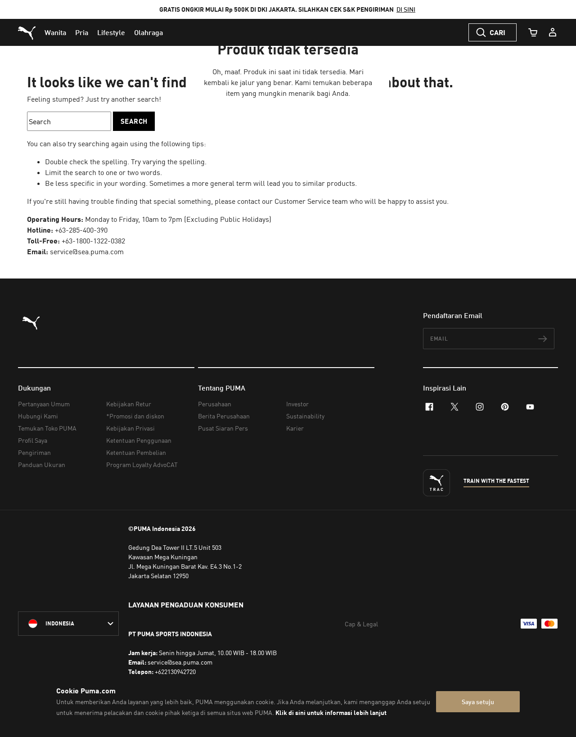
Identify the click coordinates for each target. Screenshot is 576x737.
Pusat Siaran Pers (223, 428)
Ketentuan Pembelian (136, 452)
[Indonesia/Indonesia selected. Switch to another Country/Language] (68, 623)
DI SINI (405, 9)
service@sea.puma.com (87, 251)
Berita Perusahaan (224, 416)
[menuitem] (55, 32)
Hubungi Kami (38, 416)
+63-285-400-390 (81, 229)
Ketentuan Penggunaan (138, 440)
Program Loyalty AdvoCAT (142, 464)
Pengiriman (34, 452)
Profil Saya (32, 440)
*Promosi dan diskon (135, 416)
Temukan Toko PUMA (47, 428)
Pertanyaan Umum (44, 404)
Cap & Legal (361, 624)
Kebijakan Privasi (130, 428)
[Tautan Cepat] (552, 32)
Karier (295, 428)
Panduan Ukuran (41, 464)
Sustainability (305, 416)
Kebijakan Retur (128, 404)
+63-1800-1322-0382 (93, 240)
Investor (297, 404)
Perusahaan (214, 404)
